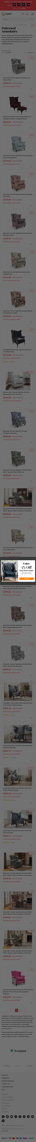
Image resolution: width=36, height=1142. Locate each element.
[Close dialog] (34, 561)
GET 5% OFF (26, 578)
